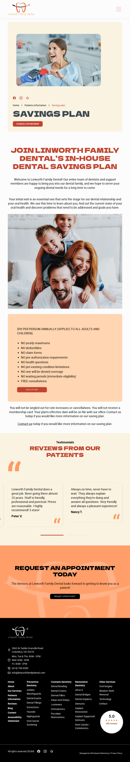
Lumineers (56, 704)
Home (16, 105)
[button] (118, 9)
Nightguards (33, 716)
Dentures (80, 703)
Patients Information (35, 105)
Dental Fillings (34, 702)
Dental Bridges (82, 694)
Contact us (25, 424)
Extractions (33, 707)
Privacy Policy (116, 753)
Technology (105, 699)
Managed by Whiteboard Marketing (94, 753)
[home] (21, 9)
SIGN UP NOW (32, 389)
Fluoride (31, 711)
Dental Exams (34, 698)
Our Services (14, 690)
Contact (12, 712)
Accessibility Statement (14, 719)
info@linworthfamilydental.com (28, 672)
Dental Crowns (58, 690)
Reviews (12, 703)
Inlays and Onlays (60, 699)
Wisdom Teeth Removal (106, 692)
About (11, 686)
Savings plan (58, 105)
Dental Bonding (59, 686)
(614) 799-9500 (20, 668)
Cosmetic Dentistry (61, 681)
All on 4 (79, 690)
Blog (10, 708)
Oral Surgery (105, 686)
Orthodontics (58, 709)
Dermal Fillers (58, 695)
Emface (103, 703)
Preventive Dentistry (32, 683)
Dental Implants (83, 699)
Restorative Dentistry (81, 683)
